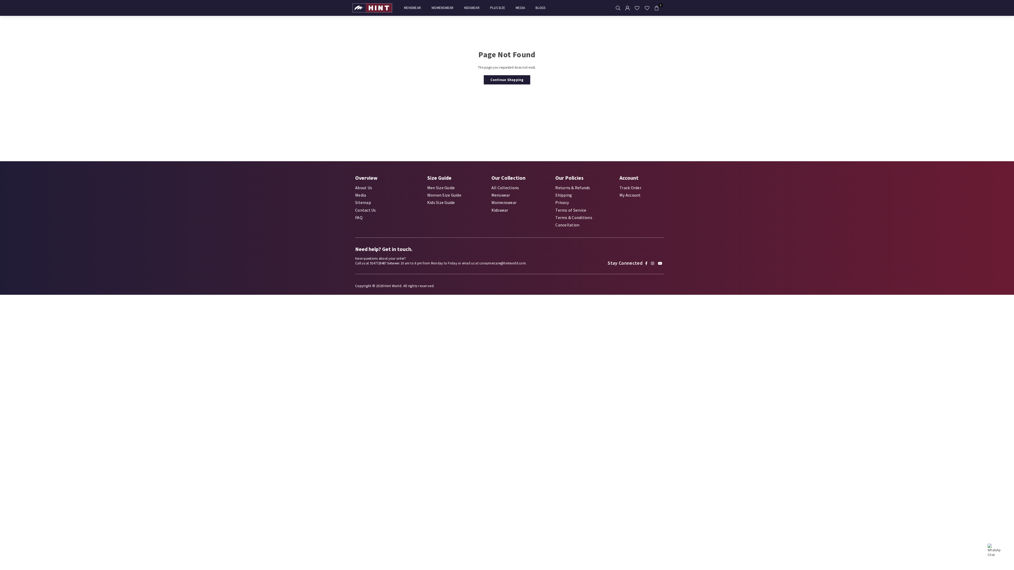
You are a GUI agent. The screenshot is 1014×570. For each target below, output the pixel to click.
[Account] (627, 8)
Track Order (630, 187)
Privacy (562, 202)
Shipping (563, 195)
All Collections (505, 187)
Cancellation (567, 224)
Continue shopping (506, 80)
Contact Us (365, 210)
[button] (656, 8)
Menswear (412, 8)
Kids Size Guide (441, 202)
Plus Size (497, 8)
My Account (630, 195)
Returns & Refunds (572, 187)
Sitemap (363, 202)
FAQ (359, 217)
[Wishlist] (637, 8)
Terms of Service (570, 210)
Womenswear (442, 8)
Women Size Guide (444, 195)
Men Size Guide (441, 187)
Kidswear (472, 8)
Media (520, 8)
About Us (363, 187)
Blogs (540, 8)
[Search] (618, 8)
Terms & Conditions (573, 217)
